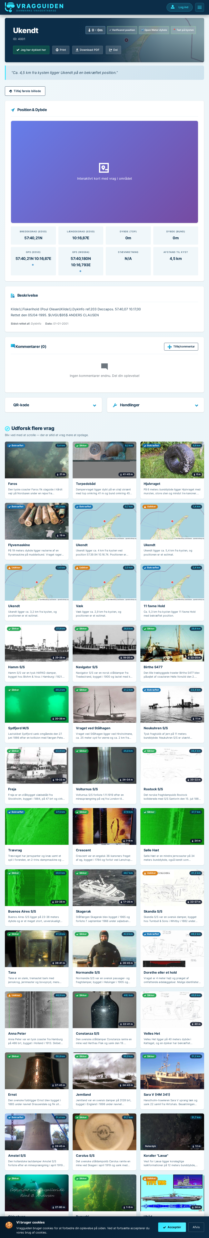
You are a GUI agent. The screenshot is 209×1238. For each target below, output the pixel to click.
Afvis (196, 1227)
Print (63, 49)
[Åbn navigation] (199, 7)
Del (115, 49)
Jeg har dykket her (33, 49)
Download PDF (89, 49)
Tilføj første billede (27, 91)
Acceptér (174, 1227)
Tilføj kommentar (184, 346)
